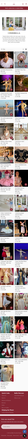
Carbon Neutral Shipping (7, 412)
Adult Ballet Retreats (19, 395)
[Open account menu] (23, 4)
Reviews (4, 402)
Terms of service (16, 435)
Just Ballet (11, 432)
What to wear (17, 398)
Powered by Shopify (17, 432)
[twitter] (25, 436)
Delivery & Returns (6, 400)
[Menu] (1, 4)
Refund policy (3, 435)
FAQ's (3, 405)
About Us (4, 395)
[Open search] (5, 4)
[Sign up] (24, 426)
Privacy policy (9, 435)
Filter (4, 49)
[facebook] (25, 431)
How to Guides (5, 407)
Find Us (3, 398)
